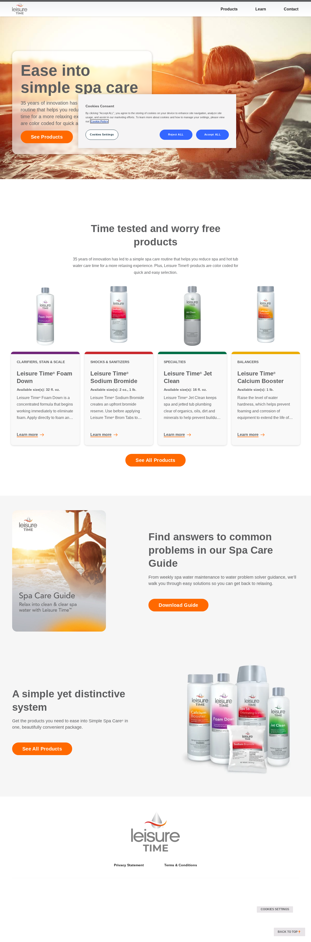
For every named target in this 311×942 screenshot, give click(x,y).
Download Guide (178, 605)
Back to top (288, 931)
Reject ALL (176, 134)
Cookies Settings (275, 909)
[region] (157, 121)
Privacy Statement (129, 865)
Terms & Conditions (180, 865)
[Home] (155, 831)
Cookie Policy (99, 121)
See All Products (155, 460)
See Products (47, 137)
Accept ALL (212, 134)
